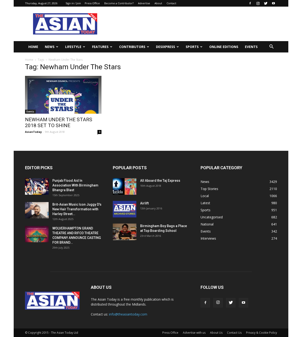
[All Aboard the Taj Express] (124, 186)
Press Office (92, 3)
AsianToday (33, 132)
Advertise (144, 3)
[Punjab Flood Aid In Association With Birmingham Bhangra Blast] (37, 186)
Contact (171, 3)
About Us (216, 333)
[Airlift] (124, 209)
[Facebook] (250, 3)
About (158, 3)
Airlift (144, 203)
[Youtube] (273, 3)
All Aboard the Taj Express (160, 180)
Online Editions (223, 46)
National (207, 224)
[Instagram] (257, 3)
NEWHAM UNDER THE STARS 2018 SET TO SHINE (58, 122)
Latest (205, 203)
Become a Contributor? (119, 3)
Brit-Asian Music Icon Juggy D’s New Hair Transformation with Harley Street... (76, 209)
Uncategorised (212, 217)
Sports (192, 46)
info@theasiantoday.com (128, 314)
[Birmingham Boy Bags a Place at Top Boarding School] (124, 232)
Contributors (132, 46)
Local (205, 196)
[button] (271, 46)
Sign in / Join (73, 3)
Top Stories (209, 188)
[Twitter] (265, 3)
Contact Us (234, 333)
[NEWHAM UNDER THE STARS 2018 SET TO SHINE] (63, 95)
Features (100, 46)
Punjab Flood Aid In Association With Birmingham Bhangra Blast (75, 185)
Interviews (208, 238)
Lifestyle (73, 46)
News (50, 46)
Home (33, 46)
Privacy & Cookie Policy (261, 333)
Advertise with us (194, 333)
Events (251, 46)
